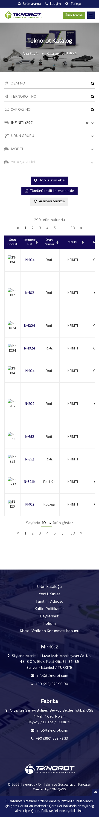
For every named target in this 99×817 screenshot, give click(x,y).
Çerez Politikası (42, 811)
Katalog (53, 54)
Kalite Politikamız (49, 609)
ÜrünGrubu (49, 242)
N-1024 (29, 326)
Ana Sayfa (30, 54)
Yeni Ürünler (49, 594)
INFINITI (72, 260)
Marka (72, 242)
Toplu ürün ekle (51, 180)
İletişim (49, 624)
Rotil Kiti (49, 482)
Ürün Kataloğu (49, 587)
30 (73, 228)
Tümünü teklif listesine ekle (51, 191)
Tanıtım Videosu (49, 602)
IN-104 (30, 260)
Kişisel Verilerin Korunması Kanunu (49, 631)
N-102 (29, 293)
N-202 (29, 404)
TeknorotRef (29, 242)
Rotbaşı (49, 504)
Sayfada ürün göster (49, 523)
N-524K (29, 482)
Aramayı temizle (51, 201)
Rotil (49, 260)
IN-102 (29, 504)
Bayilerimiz (49, 616)
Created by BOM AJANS (49, 789)
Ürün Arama (74, 15)
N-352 (29, 437)
